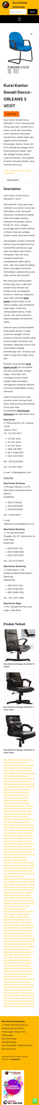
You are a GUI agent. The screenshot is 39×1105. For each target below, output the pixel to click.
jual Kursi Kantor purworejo (23, 911)
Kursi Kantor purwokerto (23, 963)
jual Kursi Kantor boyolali (17, 884)
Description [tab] (13, 180)
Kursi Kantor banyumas (12, 933)
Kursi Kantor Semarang (19, 968)
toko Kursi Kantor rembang (23, 1001)
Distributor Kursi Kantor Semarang (16, 803)
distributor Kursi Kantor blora (15, 765)
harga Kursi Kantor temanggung (16, 871)
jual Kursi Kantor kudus (12, 900)
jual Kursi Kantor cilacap (24, 887)
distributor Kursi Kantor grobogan (22, 773)
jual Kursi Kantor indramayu (22, 892)
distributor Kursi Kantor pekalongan (20, 787)
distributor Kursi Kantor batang (15, 762)
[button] (31, 34)
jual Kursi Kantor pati (20, 903)
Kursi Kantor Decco (18, 170)
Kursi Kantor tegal (10, 976)
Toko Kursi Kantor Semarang (14, 1003)
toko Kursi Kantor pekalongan (18, 995)
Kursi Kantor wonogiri (22, 979)
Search (32, 12)
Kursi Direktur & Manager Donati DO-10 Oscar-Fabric (19, 751)
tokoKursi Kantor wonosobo (24, 1006)
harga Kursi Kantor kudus (13, 846)
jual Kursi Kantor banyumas (24, 879)
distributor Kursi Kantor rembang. (16, 798)
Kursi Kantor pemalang (12, 960)
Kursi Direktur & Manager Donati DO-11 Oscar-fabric (19, 708)
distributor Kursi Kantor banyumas (21, 760)
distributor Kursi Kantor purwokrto (17, 792)
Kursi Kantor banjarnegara (22, 930)
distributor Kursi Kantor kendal (15, 779)
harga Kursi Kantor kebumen (23, 838)
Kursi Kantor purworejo (12, 966)
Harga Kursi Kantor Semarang (15, 865)
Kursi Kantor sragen (24, 974)
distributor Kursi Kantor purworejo (16, 795)
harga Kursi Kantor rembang (22, 863)
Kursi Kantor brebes (17, 938)
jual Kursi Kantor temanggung (19, 925)
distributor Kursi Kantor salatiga (16, 800)
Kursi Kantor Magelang (17, 955)
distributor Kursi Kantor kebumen (16, 776)
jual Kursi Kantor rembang (13, 914)
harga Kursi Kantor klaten (24, 844)
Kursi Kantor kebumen (12, 949)
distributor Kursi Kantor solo (14, 806)
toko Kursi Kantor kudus (18, 990)
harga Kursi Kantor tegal (24, 868)
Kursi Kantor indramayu (26, 947)
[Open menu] (19, 19)
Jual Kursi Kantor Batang (13, 882)
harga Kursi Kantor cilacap (25, 830)
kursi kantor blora (16, 936)
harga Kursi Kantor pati (26, 849)
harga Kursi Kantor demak (13, 833)
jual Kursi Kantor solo (20, 919)
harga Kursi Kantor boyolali (14, 827)
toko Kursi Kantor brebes (19, 984)
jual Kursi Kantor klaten (23, 898)
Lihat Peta (8, 478)
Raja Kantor (15, 1059)
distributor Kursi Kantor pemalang (16, 789)
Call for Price (11, 114)
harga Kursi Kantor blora (24, 825)
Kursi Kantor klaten (17, 952)
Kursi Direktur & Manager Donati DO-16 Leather (19, 665)
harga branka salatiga (20, 819)
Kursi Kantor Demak (17, 941)
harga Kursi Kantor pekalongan (15, 852)
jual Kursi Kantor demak (12, 890)
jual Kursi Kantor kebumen (13, 895)
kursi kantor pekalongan (22, 957)
